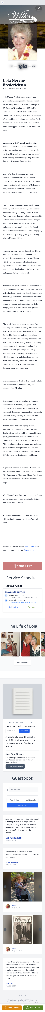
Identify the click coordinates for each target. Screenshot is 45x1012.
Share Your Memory (15, 766)
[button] (22, 887)
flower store (29, 550)
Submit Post (22, 805)
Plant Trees (31, 607)
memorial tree (30, 546)
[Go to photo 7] (23, 899)
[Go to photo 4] (19, 899)
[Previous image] (5, 886)
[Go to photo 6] (22, 899)
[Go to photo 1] (15, 899)
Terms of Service (28, 1002)
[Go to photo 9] (26, 899)
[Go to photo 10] (27, 899)
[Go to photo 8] (24, 899)
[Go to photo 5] (20, 899)
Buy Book (24, 731)
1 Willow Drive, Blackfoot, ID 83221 (22, 602)
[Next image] (40, 886)
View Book (11, 731)
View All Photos (22, 663)
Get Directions (13, 607)
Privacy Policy (16, 1002)
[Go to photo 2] (16, 899)
